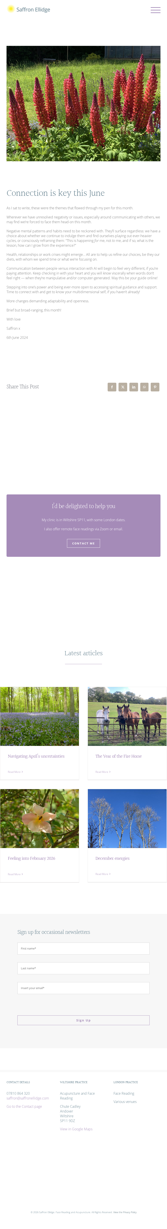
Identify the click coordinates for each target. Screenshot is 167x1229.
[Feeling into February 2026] (39, 818)
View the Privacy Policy (125, 1212)
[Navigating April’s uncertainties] (39, 716)
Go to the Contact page (24, 1106)
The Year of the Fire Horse (118, 756)
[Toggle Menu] (155, 10)
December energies (112, 858)
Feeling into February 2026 (31, 858)
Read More (14, 772)
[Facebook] (112, 387)
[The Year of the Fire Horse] (127, 716)
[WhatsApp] (144, 387)
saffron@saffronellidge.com (28, 1098)
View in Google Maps (76, 1129)
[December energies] (127, 818)
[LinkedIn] (133, 387)
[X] (122, 387)
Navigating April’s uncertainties (36, 756)
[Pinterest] (155, 387)
